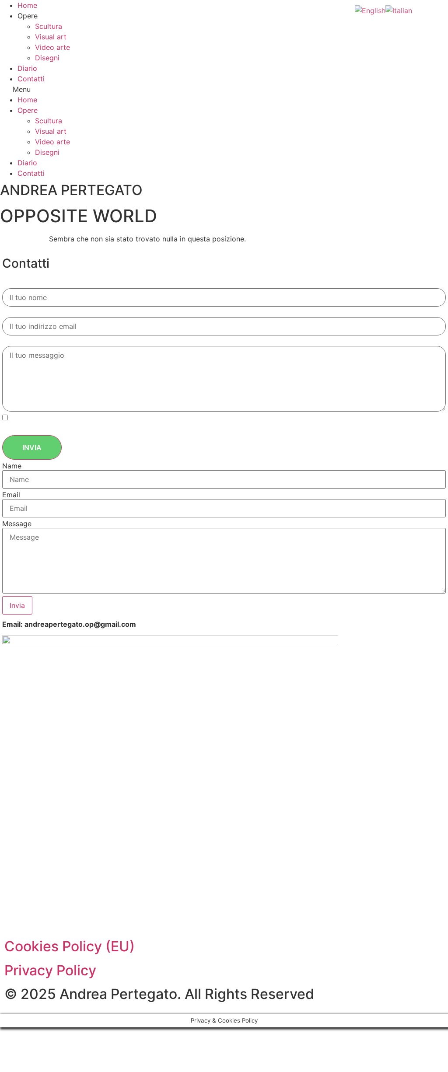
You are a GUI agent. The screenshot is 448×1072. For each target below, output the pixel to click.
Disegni (47, 57)
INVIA (32, 447)
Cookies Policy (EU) (69, 946)
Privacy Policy (50, 970)
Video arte (52, 47)
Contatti (31, 78)
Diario (27, 68)
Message (17, 523)
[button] (224, 89)
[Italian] (398, 9)
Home (27, 5)
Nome (15, 284)
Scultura (48, 26)
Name (11, 465)
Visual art (50, 36)
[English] (370, 9)
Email (13, 313)
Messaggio (25, 341)
